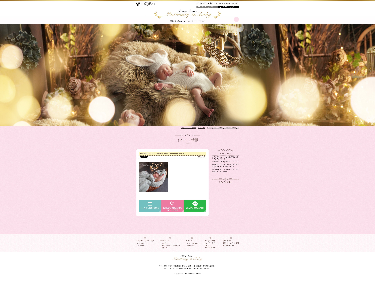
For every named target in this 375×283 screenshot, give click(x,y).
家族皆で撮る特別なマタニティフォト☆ (225, 162)
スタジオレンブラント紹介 (145, 241)
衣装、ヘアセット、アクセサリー (171, 245)
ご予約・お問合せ (207, 7)
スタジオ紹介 (140, 243)
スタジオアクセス (229, 7)
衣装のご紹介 (190, 245)
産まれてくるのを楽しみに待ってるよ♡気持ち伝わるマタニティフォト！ (225, 165)
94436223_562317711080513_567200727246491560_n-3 (223, 128)
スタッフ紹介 (140, 245)
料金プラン (165, 243)
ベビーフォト (190, 241)
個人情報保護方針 (228, 245)
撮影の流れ (165, 248)
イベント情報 (201, 128)
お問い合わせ (227, 241)
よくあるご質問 (210, 241)
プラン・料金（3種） (192, 243)
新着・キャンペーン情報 (231, 243)
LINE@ (207, 245)
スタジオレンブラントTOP (188, 128)
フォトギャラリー (210, 243)
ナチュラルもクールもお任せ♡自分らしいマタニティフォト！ (225, 158)
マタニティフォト (166, 241)
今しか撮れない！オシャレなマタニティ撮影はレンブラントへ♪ (225, 170)
